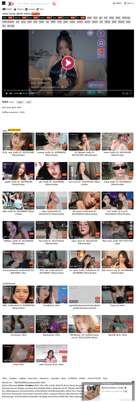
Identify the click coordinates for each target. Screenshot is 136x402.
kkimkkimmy (73, 393)
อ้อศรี (79, 388)
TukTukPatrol (42, 391)
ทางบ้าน (45, 17)
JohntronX (44, 378)
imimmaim (17, 393)
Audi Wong (70, 385)
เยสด (128, 21)
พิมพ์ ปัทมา (71, 391)
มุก (67, 396)
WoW (53, 21)
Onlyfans (13, 378)
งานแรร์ (80, 21)
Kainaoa (13, 385)
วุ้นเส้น (72, 388)
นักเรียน (82, 378)
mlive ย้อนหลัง (8, 21)
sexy (23, 21)
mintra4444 (40, 388)
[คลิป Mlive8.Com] (11, 3)
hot (105, 17)
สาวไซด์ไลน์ (72, 378)
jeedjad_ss (81, 396)
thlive (49, 388)
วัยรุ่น (57, 17)
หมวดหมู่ (31, 9)
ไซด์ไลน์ (9, 9)
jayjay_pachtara (26, 388)
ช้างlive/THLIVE (94, 378)
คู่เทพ (33, 17)
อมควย (94, 21)
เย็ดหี (114, 21)
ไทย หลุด (11, 26)
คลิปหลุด (20, 17)
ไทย (81, 17)
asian (89, 17)
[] (54, 4)
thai (35, 21)
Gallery (118, 3)
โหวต (42, 9)
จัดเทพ (87, 21)
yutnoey (39, 393)
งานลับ (72, 21)
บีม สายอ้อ (50, 385)
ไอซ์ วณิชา (40, 385)
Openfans (55, 378)
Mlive (4, 378)
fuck (95, 17)
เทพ (101, 21)
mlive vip (126, 17)
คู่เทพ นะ (130, 3)
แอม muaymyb (51, 393)
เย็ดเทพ (121, 21)
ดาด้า (66, 388)
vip (47, 21)
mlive (7, 17)
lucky (111, 17)
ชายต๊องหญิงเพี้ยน (57, 391)
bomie (62, 393)
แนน (72, 396)
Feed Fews (32, 378)
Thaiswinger (8, 396)
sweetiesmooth (10, 388)
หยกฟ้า (60, 385)
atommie (7, 393)
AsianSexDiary (28, 391)
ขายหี (59, 21)
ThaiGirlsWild (22, 396)
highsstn (57, 388)
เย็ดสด (107, 21)
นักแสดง (20, 9)
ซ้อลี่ (62, 396)
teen (29, 21)
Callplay (22, 378)
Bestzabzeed (13, 391)
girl (100, 17)
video (41, 21)
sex (17, 21)
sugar (79, 385)
